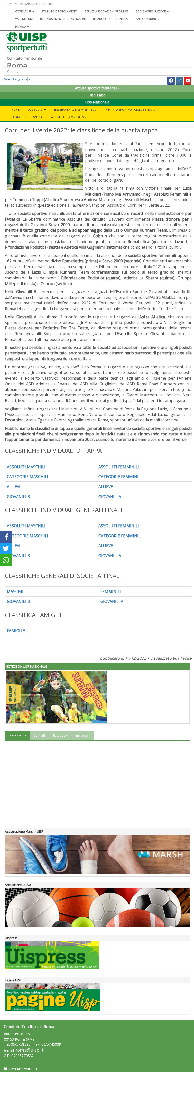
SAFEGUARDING (146, 19)
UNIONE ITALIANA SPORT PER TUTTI (30, 4)
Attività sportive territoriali (96, 88)
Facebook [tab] (60, 735)
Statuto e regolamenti (59, 11)
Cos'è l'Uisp (23, 11)
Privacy (21, 26)
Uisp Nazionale (97, 102)
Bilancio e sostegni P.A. (110, 19)
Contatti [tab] (39, 735)
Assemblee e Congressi (67, 117)
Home (15, 109)
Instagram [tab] (82, 735)
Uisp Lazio (97, 95)
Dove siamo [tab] (17, 735)
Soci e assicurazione (151, 11)
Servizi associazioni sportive (106, 11)
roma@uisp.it (30, 1050)
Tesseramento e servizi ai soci (75, 109)
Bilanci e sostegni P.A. (27, 117)
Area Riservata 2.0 (22, 1068)
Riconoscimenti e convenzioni (63, 19)
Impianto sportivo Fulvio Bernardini (132, 109)
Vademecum (24, 19)
